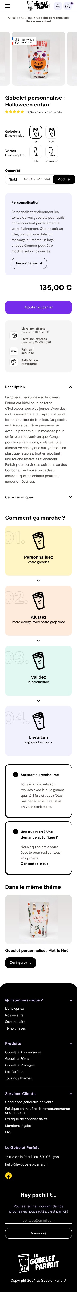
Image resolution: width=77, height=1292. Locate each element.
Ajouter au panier (38, 307)
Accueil (13, 18)
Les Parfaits (14, 1071)
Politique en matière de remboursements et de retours (37, 1110)
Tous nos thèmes (18, 1078)
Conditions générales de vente (29, 1102)
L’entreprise (14, 1008)
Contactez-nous (34, 863)
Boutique (27, 18)
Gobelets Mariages (20, 1065)
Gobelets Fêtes (17, 1058)
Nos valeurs (14, 1015)
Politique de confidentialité (26, 1119)
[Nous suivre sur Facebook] (8, 1176)
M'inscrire (38, 1233)
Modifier (64, 179)
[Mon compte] (58, 6)
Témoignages (15, 1028)
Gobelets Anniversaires (23, 1052)
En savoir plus (14, 136)
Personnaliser (27, 263)
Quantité (12, 171)
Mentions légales (18, 1125)
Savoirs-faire (15, 1021)
